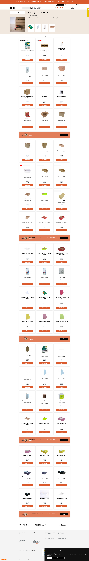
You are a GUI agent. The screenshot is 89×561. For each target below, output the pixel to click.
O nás (20, 534)
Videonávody (21, 539)
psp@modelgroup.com (63, 538)
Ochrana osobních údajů (36, 539)
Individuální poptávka (36, 542)
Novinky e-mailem (22, 535)
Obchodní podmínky (36, 533)
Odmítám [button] (54, 557)
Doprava (34, 535)
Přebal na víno (21, 541)
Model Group (34, 550)
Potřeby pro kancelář (33, 15)
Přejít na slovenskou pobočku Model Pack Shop (42, 559)
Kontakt (20, 533)
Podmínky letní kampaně (36, 534)
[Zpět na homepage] (28, 15)
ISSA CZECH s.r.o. (31, 559)
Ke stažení (34, 540)
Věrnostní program (22, 540)
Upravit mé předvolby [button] (60, 557)
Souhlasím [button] (49, 557)
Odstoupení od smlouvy (36, 541)
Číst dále (57, 19)
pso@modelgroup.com (50, 538)
